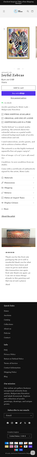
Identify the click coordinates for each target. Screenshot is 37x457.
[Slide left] (14, 69)
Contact (7, 337)
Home (6, 311)
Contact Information (12, 367)
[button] (4, 11)
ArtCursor (14, 453)
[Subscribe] (31, 415)
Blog (5, 376)
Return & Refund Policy (14, 358)
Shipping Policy (10, 372)
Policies (7, 333)
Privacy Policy (9, 354)
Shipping (4, 82)
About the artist (8, 216)
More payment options (18, 98)
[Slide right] (23, 69)
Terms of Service (11, 363)
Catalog (7, 320)
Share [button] (6, 209)
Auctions (7, 315)
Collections (8, 324)
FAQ (5, 350)
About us (7, 328)
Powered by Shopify (24, 453)
